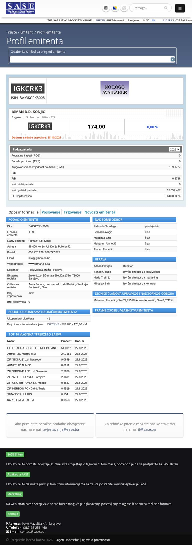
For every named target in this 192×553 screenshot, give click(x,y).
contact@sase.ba (32, 532)
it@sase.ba (147, 429)
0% (149, 20)
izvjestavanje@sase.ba (60, 429)
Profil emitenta (49, 32)
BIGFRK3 (162, 20)
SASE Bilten (15, 454)
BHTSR (94, 20)
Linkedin (106, 8)
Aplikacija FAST (18, 474)
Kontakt (13, 514)
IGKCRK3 (53, 324)
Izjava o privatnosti (96, 540)
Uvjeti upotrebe (67, 540)
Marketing (15, 494)
